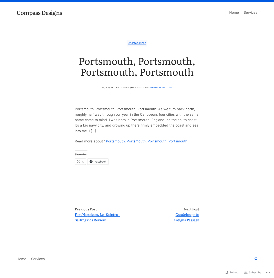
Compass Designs (39, 12)
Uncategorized (137, 42)
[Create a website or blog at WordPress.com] (256, 258)
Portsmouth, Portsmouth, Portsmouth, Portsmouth (146, 141)
